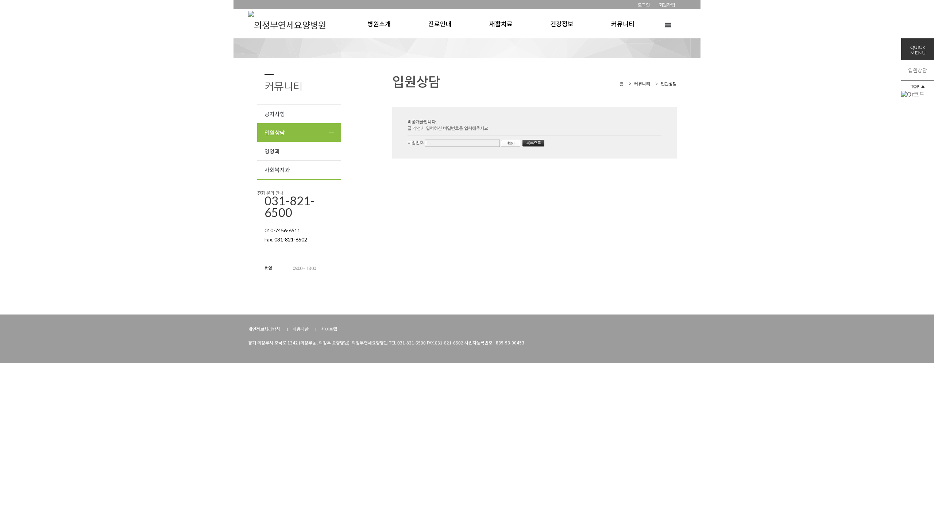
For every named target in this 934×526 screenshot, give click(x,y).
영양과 (272, 151)
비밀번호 (416, 143)
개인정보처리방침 (264, 329)
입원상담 (917, 70)
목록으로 (533, 143)
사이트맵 (329, 329)
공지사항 (275, 114)
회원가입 (667, 4)
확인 (510, 143)
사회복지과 (277, 170)
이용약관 (301, 329)
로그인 (644, 4)
